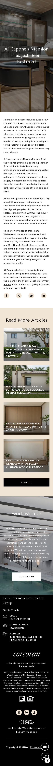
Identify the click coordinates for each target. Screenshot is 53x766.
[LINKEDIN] (26, 712)
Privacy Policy (38, 747)
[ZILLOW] (34, 712)
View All (26, 482)
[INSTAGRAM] (19, 712)
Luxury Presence (26, 731)
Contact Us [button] (26, 576)
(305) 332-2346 (17, 628)
